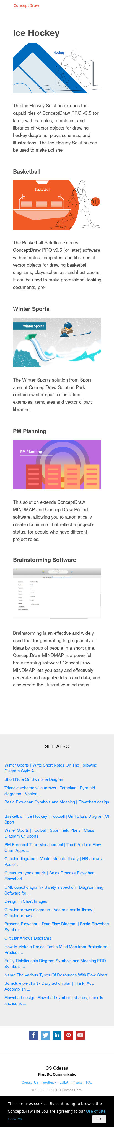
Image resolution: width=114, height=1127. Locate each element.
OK (99, 1119)
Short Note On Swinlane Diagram (34, 779)
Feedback (48, 1082)
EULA (63, 1082)
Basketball (27, 171)
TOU (89, 1082)
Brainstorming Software (44, 560)
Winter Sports (31, 309)
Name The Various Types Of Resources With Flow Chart (55, 975)
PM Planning (29, 431)
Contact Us (30, 1082)
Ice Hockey (36, 32)
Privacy (76, 1082)
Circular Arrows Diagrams (27, 938)
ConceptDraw (26, 5)
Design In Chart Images (25, 901)
